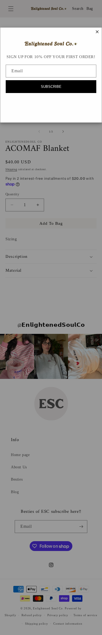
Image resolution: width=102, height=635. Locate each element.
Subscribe (51, 87)
